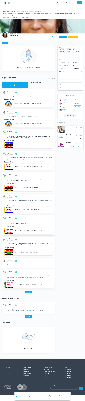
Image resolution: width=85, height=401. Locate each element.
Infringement (26, 371)
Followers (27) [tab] (70, 95)
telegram (77, 51)
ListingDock (69, 373)
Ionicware (67, 367)
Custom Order (73, 36)
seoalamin (64, 102)
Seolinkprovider (69, 126)
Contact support (7, 17)
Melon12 (64, 99)
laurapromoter (14, 35)
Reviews (11, 43)
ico (72, 51)
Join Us (53, 385)
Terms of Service (27, 367)
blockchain (72, 53)
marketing (69, 49)
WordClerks (69, 377)
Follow (55, 36)
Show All (28, 292)
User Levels (46, 369)
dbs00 (8, 91)
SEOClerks (69, 369)
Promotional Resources (49, 371)
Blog (45, 377)
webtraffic (62, 51)
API (45, 375)
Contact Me (63, 36)
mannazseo (68, 142)
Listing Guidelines (27, 373)
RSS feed (76, 87)
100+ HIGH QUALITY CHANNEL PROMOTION (27, 145)
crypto (66, 53)
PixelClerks (69, 375)
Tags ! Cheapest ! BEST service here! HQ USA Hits (28, 103)
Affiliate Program (48, 367)
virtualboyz (64, 106)
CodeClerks (69, 371)
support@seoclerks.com (7, 369)
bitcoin (61, 53)
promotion (62, 49)
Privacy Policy (26, 369)
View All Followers (70, 115)
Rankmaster (69, 134)
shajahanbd (9, 131)
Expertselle (64, 109)
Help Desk (8, 367)
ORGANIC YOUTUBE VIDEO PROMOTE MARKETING (28, 166)
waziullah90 (10, 260)
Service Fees (26, 375)
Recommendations (20, 43)
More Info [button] (61, 71)
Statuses (29, 43)
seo (73, 49)
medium (68, 51)
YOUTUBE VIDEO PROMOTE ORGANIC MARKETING (28, 284)
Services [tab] (5, 43)
